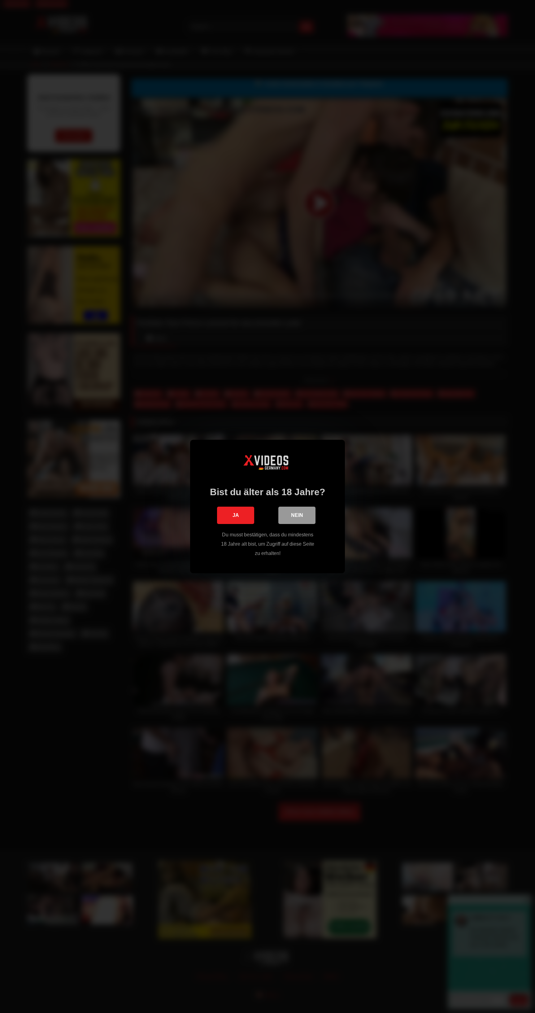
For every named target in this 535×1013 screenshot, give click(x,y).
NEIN (297, 515)
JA (236, 515)
